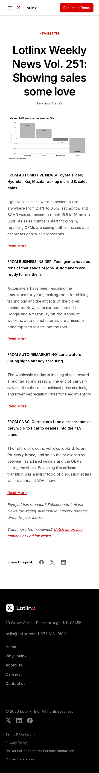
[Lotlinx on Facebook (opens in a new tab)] (30, 721)
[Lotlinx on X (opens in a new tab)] (8, 721)
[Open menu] (10, 7)
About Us (14, 665)
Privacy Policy (16, 742)
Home (11, 646)
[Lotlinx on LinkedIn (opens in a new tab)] (19, 721)
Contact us (16, 683)
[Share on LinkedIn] (63, 562)
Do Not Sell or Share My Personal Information (40, 751)
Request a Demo (76, 8)
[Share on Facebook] (41, 562)
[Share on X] (52, 562)
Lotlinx (30, 8)
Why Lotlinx (16, 656)
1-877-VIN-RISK (52, 634)
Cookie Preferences (20, 759)
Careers (13, 674)
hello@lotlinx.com (21, 634)
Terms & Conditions (20, 734)
